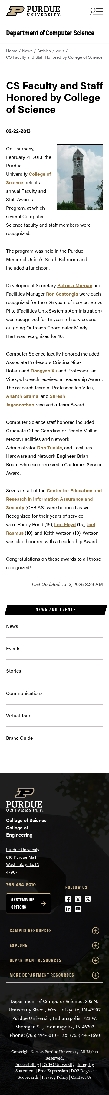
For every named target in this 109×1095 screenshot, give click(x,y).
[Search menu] (95, 11)
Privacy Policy (55, 1077)
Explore (19, 945)
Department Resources (36, 960)
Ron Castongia (62, 293)
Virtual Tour (18, 715)
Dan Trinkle (49, 447)
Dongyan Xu (44, 370)
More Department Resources (42, 975)
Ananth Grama (22, 395)
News (27, 51)
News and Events (56, 609)
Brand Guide (19, 737)
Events (13, 648)
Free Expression (53, 1071)
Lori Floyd (65, 524)
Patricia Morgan (74, 285)
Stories (13, 670)
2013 (60, 51)
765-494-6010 (21, 884)
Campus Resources (31, 930)
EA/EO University (58, 1064)
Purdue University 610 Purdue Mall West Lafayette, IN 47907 (22, 860)
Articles (44, 51)
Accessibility (27, 1064)
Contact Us (81, 1077)
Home (11, 51)
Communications (24, 693)
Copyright (20, 1052)
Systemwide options (22, 903)
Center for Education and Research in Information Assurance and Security (54, 499)
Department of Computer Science (50, 32)
